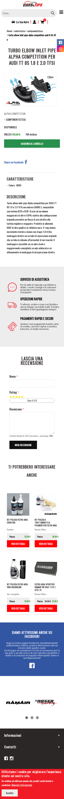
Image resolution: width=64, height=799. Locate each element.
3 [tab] (37, 718)
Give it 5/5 (22, 396)
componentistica (35, 31)
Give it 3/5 (16, 396)
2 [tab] (32, 718)
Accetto (9, 793)
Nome (12, 376)
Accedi (34, 22)
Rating (13, 392)
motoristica (19, 31)
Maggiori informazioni (22, 785)
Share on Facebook (13, 162)
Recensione (15, 409)
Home (9, 31)
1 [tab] (26, 718)
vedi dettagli (18, 544)
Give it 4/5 (19, 396)
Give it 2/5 (13, 396)
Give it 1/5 (10, 396)
